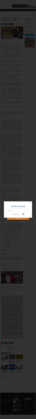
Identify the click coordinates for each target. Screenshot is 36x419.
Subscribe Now (18, 218)
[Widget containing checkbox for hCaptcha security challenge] (18, 214)
